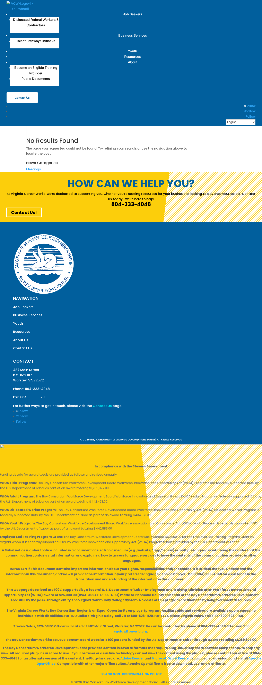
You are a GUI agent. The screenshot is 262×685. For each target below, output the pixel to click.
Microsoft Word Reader (171, 658)
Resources (132, 57)
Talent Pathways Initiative (35, 41)
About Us (20, 340)
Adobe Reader (132, 658)
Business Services (132, 35)
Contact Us (22, 97)
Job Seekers (132, 14)
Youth (132, 51)
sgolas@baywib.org (130, 631)
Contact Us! (24, 212)
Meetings (33, 169)
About (132, 62)
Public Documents (35, 79)
